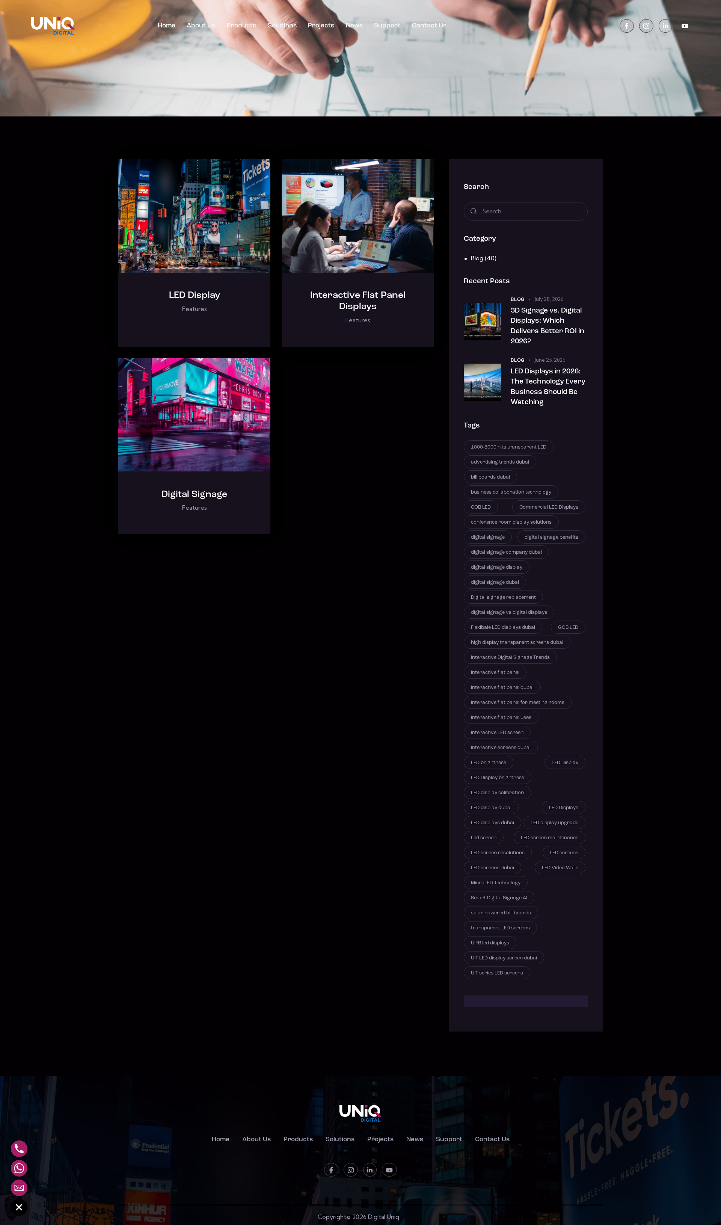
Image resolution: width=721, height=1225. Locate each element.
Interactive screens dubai (501, 747)
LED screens (564, 852)
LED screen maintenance (549, 837)
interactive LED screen (497, 732)
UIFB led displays (490, 943)
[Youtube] (684, 26)
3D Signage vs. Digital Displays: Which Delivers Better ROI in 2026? (547, 326)
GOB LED (568, 627)
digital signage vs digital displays (509, 612)
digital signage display (496, 567)
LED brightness (488, 762)
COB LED (481, 507)
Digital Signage (194, 494)
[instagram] (646, 26)
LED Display (194, 295)
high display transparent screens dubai (517, 642)
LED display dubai (491, 807)
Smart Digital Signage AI (499, 898)
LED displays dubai (492, 822)
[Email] (19, 1188)
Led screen (483, 837)
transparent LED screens (500, 928)
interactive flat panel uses (501, 717)
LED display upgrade (554, 822)
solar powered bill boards (501, 913)
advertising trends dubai (500, 462)
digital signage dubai (495, 582)
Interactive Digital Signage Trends (510, 657)
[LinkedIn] (665, 26)
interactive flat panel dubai (502, 687)
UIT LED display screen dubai (504, 958)
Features (194, 309)
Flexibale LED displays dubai (503, 627)
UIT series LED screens (497, 973)
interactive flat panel (495, 672)
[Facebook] (627, 26)
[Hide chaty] (19, 1207)
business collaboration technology (511, 492)
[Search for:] (526, 211)
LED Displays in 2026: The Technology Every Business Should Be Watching (548, 387)
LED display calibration (497, 792)
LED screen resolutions (498, 852)
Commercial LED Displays (548, 507)
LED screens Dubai (492, 868)
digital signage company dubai (506, 552)
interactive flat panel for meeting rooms (517, 702)
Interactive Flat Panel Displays (358, 301)
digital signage (488, 537)
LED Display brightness (497, 777)
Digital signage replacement (503, 597)
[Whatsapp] (19, 1168)
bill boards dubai (490, 477)
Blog (477, 258)
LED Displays (563, 807)
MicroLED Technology (495, 883)
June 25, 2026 (549, 360)
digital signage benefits (551, 537)
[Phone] (19, 1148)
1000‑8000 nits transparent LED (508, 447)
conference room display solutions (511, 522)
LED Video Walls (560, 868)
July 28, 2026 (548, 299)
